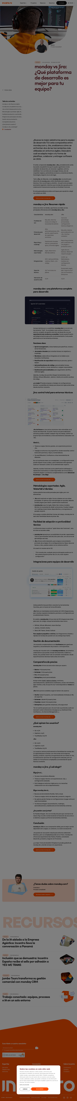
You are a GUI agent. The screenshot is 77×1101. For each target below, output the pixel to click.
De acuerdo (39, 1089)
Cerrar (25, 1089)
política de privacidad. (24, 1084)
